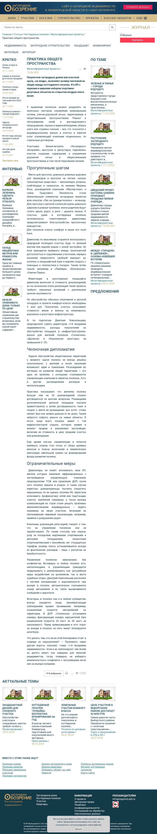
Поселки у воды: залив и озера (10, 90)
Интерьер (29, 52)
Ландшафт (81, 45)
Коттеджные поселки (48, 798)
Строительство (68, 18)
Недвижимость (15, 45)
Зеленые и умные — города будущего (12, 114)
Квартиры (42, 804)
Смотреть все (10, 160)
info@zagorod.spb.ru (124, 799)
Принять (78, 829)
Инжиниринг (102, 45)
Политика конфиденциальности (87, 806)
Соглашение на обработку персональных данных (90, 812)
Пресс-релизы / (40, 741)
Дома (12, 18)
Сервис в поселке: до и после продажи (12, 79)
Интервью (11, 52)
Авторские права (84, 801)
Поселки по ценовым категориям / (73, 731)
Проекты (92, 18)
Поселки (45, 18)
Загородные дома (46, 795)
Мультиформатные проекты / (102, 112)
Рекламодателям (124, 795)
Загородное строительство (50, 45)
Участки (27, 18)
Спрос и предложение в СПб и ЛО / (103, 733)
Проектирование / (12, 729)
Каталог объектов (117, 18)
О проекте (80, 799)
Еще (139, 18)
